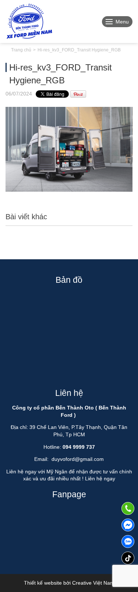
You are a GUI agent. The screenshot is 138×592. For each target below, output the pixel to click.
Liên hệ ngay (100, 478)
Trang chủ (21, 50)
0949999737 (127, 541)
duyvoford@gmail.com (78, 459)
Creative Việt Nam (93, 583)
